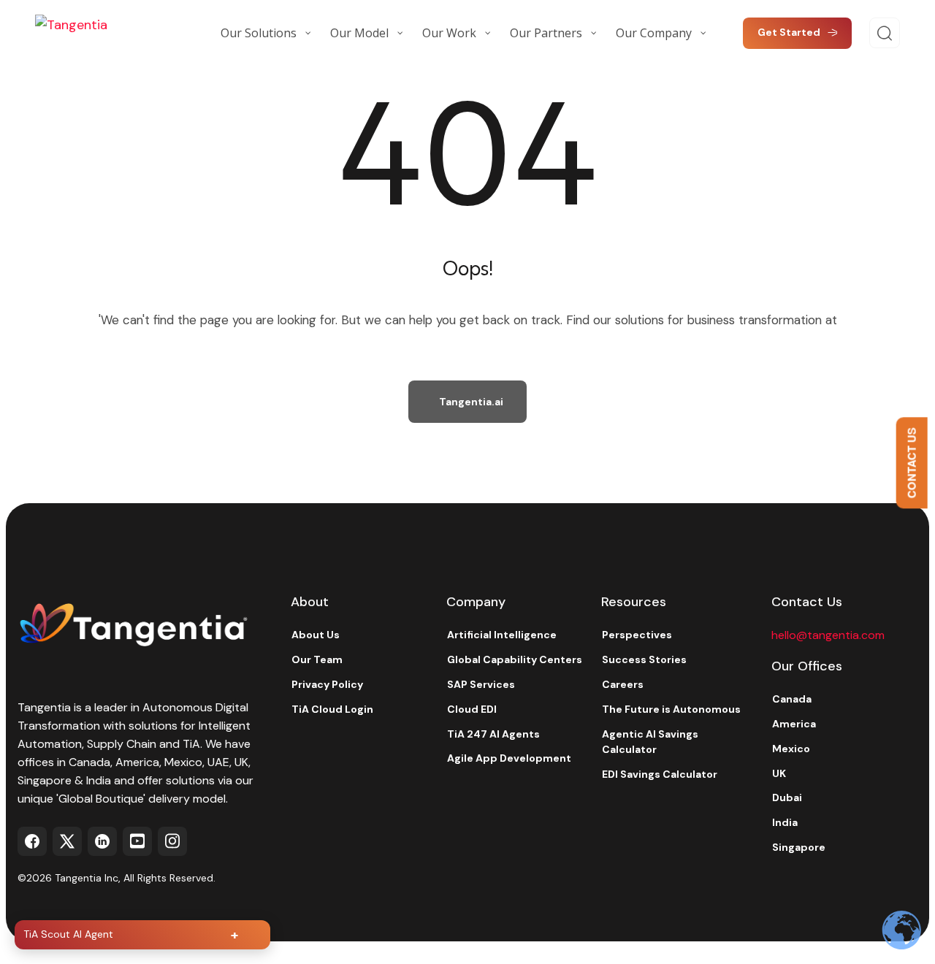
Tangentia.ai (471, 401)
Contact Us (912, 462)
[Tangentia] (108, 33)
